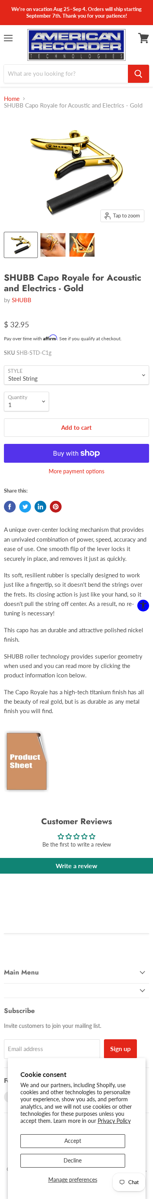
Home (12, 98)
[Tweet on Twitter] (25, 507)
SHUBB (21, 299)
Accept (72, 1140)
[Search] (138, 74)
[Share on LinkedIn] (40, 507)
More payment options (76, 471)
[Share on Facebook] (10, 507)
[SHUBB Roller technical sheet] (26, 797)
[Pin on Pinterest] (56, 507)
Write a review (76, 865)
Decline (73, 1160)
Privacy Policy (114, 1120)
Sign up (120, 1048)
